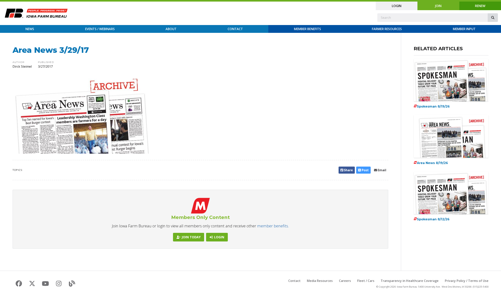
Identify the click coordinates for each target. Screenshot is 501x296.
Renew (480, 6)
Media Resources (320, 281)
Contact (235, 29)
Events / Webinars (100, 29)
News (29, 29)
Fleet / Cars (365, 281)
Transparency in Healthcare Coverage (410, 281)
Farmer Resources (387, 29)
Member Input (464, 29)
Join (438, 6)
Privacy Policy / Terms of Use (466, 281)
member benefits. (273, 226)
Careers (345, 281)
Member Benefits (307, 29)
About (171, 29)
